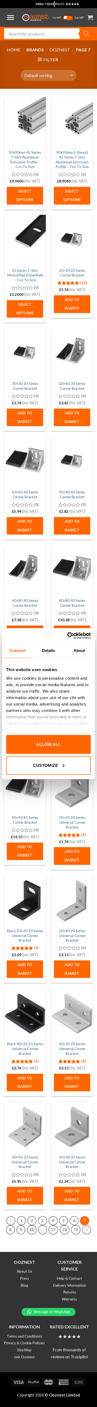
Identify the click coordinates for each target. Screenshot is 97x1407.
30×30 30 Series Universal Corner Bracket (72, 1162)
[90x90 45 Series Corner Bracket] (25, 787)
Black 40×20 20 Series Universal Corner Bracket (25, 1048)
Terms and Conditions (24, 1336)
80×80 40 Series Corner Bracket (72, 603)
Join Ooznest (24, 1357)
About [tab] (79, 650)
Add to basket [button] (72, 303)
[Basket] (90, 17)
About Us (24, 1271)
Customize (45, 765)
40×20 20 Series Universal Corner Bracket (72, 1048)
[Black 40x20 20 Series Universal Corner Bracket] (25, 1013)
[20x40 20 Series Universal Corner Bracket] (72, 900)
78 (64, 1229)
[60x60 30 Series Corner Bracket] (25, 462)
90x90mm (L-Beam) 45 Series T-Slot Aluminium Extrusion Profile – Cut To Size (72, 159)
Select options (25, 195)
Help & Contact (69, 1278)
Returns (69, 1292)
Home (13, 49)
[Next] (86, 1229)
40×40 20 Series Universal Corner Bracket (25, 1162)
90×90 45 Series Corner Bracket (25, 819)
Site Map (24, 1350)
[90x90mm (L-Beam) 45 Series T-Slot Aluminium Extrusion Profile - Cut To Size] (72, 122)
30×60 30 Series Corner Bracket (72, 386)
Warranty (69, 1299)
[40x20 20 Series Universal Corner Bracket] (72, 1013)
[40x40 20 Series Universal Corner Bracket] (25, 1127)
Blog (24, 1285)
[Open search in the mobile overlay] (48, 33)
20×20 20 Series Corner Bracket (72, 273)
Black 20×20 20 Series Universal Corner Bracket (25, 935)
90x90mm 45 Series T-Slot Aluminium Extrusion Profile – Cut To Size (25, 159)
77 (53, 1229)
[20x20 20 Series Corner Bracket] (72, 240)
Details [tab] (48, 650)
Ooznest (60, 49)
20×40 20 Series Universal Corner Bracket (72, 935)
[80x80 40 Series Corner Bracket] (72, 570)
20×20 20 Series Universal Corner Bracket (72, 822)
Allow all (48, 744)
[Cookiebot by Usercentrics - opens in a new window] (68, 635)
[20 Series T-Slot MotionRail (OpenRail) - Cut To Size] (25, 240)
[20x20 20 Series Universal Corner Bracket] (72, 787)
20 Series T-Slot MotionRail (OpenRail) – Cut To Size (25, 275)
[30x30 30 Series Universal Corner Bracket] (72, 1127)
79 (75, 1229)
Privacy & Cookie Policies (24, 1343)
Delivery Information (69, 1285)
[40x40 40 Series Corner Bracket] (72, 462)
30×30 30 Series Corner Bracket (25, 386)
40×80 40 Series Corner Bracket (25, 603)
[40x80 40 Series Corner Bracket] (25, 570)
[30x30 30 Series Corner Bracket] (25, 353)
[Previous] (11, 1220)
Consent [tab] (17, 650)
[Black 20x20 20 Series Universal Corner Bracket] (25, 900)
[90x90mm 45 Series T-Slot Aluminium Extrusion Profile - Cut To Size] (25, 122)
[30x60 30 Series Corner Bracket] (72, 353)
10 (31, 1229)
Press (24, 1278)
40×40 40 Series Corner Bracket (72, 494)
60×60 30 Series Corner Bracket (25, 494)
